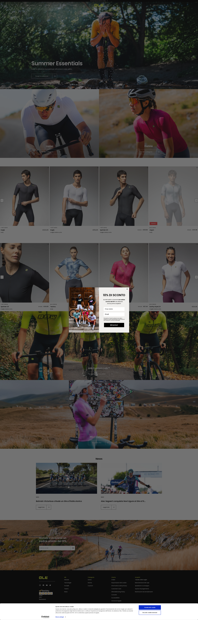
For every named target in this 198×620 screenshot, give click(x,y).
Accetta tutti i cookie (149, 607)
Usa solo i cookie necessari (149, 612)
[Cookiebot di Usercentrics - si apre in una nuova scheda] (45, 617)
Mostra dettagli (60, 617)
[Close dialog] (127, 289)
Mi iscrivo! (114, 325)
